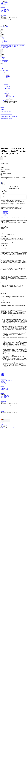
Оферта (2, 424)
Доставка (5, 215)
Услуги (2, 375)
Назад (7, 74)
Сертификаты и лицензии (6, 380)
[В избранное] (2, 158)
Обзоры (2, 393)
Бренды (2, 374)
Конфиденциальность (5, 422)
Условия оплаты (4, 388)
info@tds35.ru (3, 15)
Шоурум (2, 384)
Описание (5, 211)
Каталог (2, 373)
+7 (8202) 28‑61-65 (5, 9)
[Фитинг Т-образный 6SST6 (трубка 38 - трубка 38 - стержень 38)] (14, 132)
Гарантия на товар (5, 390)
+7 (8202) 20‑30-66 (5, 11)
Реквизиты (3, 381)
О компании (3, 379)
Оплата (4, 214)
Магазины (3, 382)
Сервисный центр (5, 383)
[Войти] (1, 66)
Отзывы (5, 212)
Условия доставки (4, 389)
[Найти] (2, 36)
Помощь (2, 386)
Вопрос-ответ (4, 391)
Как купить (5, 213)
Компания (3, 376)
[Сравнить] (2, 159)
